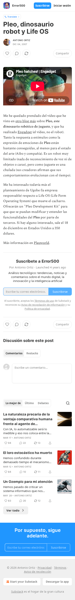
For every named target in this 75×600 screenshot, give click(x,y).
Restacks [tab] (32, 353)
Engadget (25, 132)
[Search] (68, 403)
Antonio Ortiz (21, 40)
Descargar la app (57, 581)
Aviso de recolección (37, 571)
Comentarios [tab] (14, 353)
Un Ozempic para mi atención (28, 482)
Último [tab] (29, 403)
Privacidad (45, 568)
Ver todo (12, 510)
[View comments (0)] (17, 53)
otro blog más (25, 121)
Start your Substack (23, 581)
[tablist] (21, 353)
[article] (37, 428)
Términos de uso (44, 300)
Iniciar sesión (62, 5)
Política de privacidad (37, 308)
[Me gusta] (7, 53)
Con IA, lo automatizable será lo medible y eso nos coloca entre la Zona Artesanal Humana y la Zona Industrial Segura (26, 431)
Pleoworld (41, 242)
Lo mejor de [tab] (13, 403)
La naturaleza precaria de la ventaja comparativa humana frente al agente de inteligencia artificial (27, 419)
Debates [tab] (43, 403)
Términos (60, 568)
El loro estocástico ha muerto (27, 453)
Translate (12, 16)
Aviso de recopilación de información (43, 304)
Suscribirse (42, 5)
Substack (17, 591)
